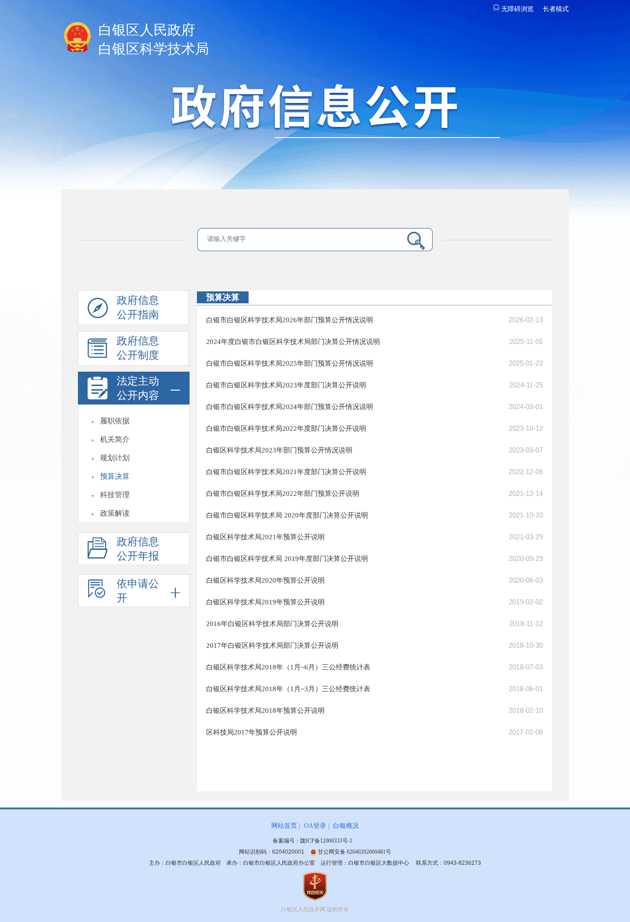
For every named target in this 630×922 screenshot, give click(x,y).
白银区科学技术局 (153, 39)
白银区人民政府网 (303, 909)
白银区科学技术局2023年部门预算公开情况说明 (279, 450)
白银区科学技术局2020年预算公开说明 (265, 580)
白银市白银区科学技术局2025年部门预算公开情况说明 (289, 363)
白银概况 (346, 825)
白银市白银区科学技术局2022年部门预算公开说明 (282, 493)
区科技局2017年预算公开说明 (251, 732)
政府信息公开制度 (138, 348)
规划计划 (115, 458)
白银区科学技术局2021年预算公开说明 (265, 537)
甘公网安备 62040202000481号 (353, 852)
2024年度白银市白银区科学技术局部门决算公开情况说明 (293, 341)
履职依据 (115, 421)
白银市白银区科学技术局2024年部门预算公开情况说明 (289, 406)
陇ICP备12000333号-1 (326, 841)
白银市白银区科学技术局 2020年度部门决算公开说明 (287, 515)
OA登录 (315, 825)
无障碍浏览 (516, 9)
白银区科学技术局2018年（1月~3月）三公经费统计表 (288, 689)
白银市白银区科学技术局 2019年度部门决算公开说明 (287, 558)
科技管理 (115, 495)
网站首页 (284, 825)
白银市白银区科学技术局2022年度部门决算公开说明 (286, 428)
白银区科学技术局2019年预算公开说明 (265, 602)
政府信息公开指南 (138, 307)
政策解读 (115, 513)
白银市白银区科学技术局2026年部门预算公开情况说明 (289, 320)
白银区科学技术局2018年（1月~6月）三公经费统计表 (288, 667)
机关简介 (115, 439)
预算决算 (115, 476)
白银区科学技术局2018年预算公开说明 (265, 710)
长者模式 (556, 9)
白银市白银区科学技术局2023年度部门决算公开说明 (286, 385)
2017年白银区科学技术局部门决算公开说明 (272, 645)
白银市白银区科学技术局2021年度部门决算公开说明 (286, 472)
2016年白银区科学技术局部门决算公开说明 (272, 623)
